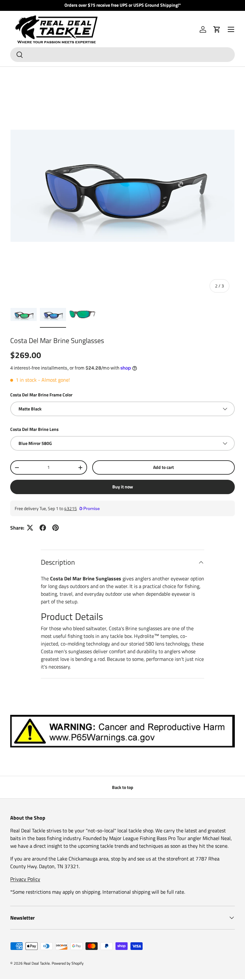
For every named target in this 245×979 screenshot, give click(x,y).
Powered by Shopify (68, 963)
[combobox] (122, 54)
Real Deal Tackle (37, 963)
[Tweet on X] (30, 527)
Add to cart (163, 467)
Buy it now (122, 486)
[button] (217, 29)
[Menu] (231, 29)
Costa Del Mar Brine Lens (34, 429)
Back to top (122, 787)
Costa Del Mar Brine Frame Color (41, 394)
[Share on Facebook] (42, 527)
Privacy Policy (25, 879)
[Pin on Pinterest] (55, 527)
